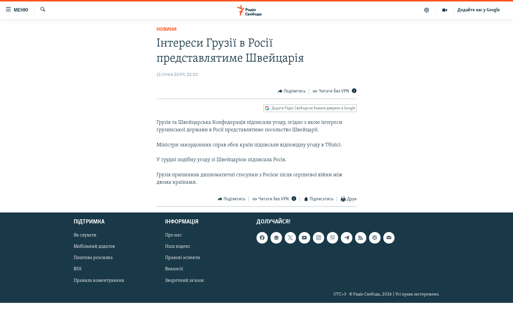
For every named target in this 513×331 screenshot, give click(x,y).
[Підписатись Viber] (332, 238)
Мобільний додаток (94, 246)
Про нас (173, 235)
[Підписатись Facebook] (262, 238)
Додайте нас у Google (478, 10)
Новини (166, 29)
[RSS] (360, 238)
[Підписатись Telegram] (346, 238)
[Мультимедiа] (445, 10)
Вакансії (174, 269)
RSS (78, 269)
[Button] (292, 91)
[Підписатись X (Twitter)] (290, 238)
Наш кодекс (177, 246)
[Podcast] (374, 238)
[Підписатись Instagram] (318, 238)
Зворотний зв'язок (184, 280)
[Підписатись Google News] (276, 238)
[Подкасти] (427, 10)
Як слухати (85, 235)
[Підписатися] (389, 238)
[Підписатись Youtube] (304, 238)
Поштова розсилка (93, 258)
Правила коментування (99, 280)
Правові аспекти (182, 258)
